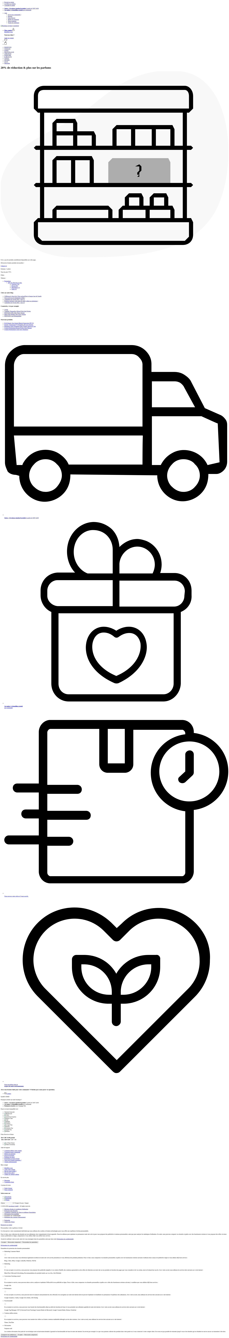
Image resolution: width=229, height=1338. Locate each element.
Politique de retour (9, 1157)
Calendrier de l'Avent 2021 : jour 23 (14, 302)
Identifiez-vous (8, 32)
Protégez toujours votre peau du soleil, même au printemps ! (21, 301)
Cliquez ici (4, 266)
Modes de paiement (13, 19)
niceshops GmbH (14, 1206)
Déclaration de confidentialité (65, 1239)
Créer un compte (9, 38)
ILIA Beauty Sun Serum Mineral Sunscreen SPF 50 (19, 323)
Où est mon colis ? (9, 1173)
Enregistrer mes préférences (8, 1334)
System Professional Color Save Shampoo (16, 329)
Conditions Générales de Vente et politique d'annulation (20, 1212)
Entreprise (7, 1220)
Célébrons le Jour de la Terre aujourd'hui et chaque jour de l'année (23, 296)
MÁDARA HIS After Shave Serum (14, 313)
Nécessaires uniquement (14, 1242)
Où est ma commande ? (14, 14)
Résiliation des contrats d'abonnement (14, 1217)
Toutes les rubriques (13, 23)
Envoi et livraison (9, 1155)
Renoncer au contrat (6, 1225)
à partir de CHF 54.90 (21, 8)
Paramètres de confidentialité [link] (12, 1215)
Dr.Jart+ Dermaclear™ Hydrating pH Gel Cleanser (18, 325)
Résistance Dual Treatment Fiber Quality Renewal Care (20, 326)
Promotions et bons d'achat (11, 1158)
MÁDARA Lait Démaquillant (12, 316)
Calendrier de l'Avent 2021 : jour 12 (14, 299)
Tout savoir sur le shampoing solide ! (14, 298)
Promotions (7, 281)
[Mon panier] (116, 43)
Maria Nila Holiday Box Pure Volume (15, 314)
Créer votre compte (9, 1169)
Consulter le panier (9, 5)
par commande (17, 10)
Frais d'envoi (11, 18)
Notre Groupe (8, 1188)
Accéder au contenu (10, 4)
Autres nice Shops (9, 1222)
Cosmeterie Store (9, 1182)
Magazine (7, 1180)
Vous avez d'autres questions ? (12, 1160)
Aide (5, 13)
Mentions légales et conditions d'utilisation (16, 1209)
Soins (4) (14, 289)
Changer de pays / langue (21, 1203)
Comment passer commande (12, 1152)
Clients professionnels (10, 1162)
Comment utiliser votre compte (13, 1150)
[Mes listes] (5, 41)
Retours (10, 16)
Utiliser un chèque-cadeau (11, 1174)
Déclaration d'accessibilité (11, 1214)
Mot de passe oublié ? (10, 1171)
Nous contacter (12, 21)
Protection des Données (11, 1211)
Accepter (3, 1242)
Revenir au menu (9, 2)
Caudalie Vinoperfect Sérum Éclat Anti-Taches (17, 311)
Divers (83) (14, 286)
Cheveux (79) (15, 284)
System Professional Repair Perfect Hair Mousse (18, 328)
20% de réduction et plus (15, 283)
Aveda (6, 309)
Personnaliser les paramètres (30, 1242)
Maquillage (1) (15, 287)
